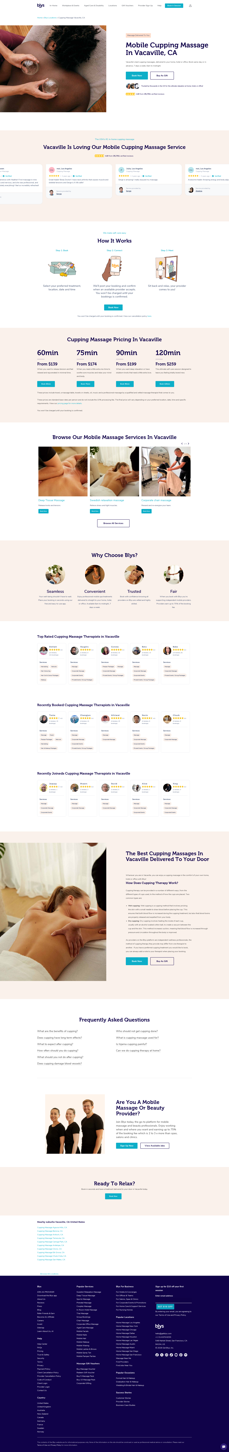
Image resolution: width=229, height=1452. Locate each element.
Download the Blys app (47, 1295)
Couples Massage (84, 1306)
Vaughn (84, 647)
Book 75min (85, 384)
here (149, 316)
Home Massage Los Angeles (128, 1322)
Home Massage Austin (125, 1344)
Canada (40, 1417)
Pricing (40, 1351)
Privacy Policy (180, 1315)
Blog (39, 1310)
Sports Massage (83, 1299)
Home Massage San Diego (127, 1351)
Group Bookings (83, 1317)
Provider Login (43, 1387)
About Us (41, 1299)
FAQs (39, 1347)
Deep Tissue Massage (86, 1295)
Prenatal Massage (84, 1302)
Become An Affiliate (45, 1317)
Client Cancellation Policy (48, 1372)
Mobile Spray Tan (84, 1352)
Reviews (40, 1302)
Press (39, 1306)
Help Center (42, 1344)
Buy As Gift (162, 75)
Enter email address (164, 1296)
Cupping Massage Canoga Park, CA (52, 1241)
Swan (128, 194)
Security (40, 1358)
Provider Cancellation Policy (49, 1376)
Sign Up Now (126, 1145)
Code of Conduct (44, 1379)
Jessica (59, 191)
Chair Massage (83, 1320)
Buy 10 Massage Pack (86, 1379)
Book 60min (46, 384)
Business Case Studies (125, 1405)
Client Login (42, 1383)
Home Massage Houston (126, 1337)
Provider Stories (123, 1401)
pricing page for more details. (70, 403)
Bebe (175, 647)
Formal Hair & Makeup (125, 1378)
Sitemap (40, 1327)
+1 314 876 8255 (163, 1337)
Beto (144, 647)
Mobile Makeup (83, 1342)
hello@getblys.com (163, 1333)
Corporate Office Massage (87, 1324)
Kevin (145, 715)
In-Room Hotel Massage (87, 1310)
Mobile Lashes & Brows (86, 1349)
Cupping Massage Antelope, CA (50, 1245)
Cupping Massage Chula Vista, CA (51, 1256)
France (40, 1424)
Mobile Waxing (83, 1345)
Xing (175, 784)
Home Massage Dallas (125, 1333)
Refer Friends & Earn (46, 1313)
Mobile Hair (81, 1338)
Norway (40, 1431)
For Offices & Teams (124, 1295)
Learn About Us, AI (45, 1331)
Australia (41, 1410)
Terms (40, 1362)
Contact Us (42, 1390)
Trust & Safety (43, 1354)
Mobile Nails (82, 1335)
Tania (52, 715)
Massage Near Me (123, 1358)
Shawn (83, 784)
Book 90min (125, 384)
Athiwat (115, 715)
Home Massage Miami (125, 1347)
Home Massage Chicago (126, 1329)
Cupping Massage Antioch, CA (50, 1234)
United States (43, 1403)
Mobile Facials (82, 1331)
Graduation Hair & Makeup (127, 1381)
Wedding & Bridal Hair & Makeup (130, 1385)
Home (39, 17)
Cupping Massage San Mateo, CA (51, 1259)
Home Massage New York (127, 1326)
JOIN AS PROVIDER (45, 1292)
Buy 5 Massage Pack (85, 1376)
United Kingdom (44, 1406)
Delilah (53, 647)
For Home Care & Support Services (131, 1306)
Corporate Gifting (84, 1383)
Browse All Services (113, 523)
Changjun (85, 715)
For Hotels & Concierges (126, 1292)
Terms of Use (164, 1315)
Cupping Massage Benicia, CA (50, 1231)
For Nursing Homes (124, 1310)
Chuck (176, 715)
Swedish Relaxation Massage (89, 1292)
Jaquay (53, 784)
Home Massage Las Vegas (127, 1340)
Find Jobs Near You (124, 1365)
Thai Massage (82, 1313)
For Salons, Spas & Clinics (127, 1299)
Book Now (137, 75)
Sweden (40, 1428)
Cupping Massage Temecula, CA (51, 1238)
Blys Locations (50, 17)
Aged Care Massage (85, 1327)
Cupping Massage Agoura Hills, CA (52, 1227)
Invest (39, 1324)
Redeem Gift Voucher (86, 1372)
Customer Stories (123, 1398)
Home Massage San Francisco (128, 1354)
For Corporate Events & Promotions (131, 1302)
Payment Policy (43, 1369)
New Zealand (42, 1414)
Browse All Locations (49, 1274)
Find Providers (122, 1362)
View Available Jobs (155, 1145)
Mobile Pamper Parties (86, 1356)
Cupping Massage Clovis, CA (49, 1249)
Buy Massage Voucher (86, 1369)
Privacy (40, 1365)
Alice (144, 784)
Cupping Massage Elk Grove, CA (51, 1252)
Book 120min (165, 384)
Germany (41, 1421)
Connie (115, 647)
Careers (40, 1320)
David (114, 784)
